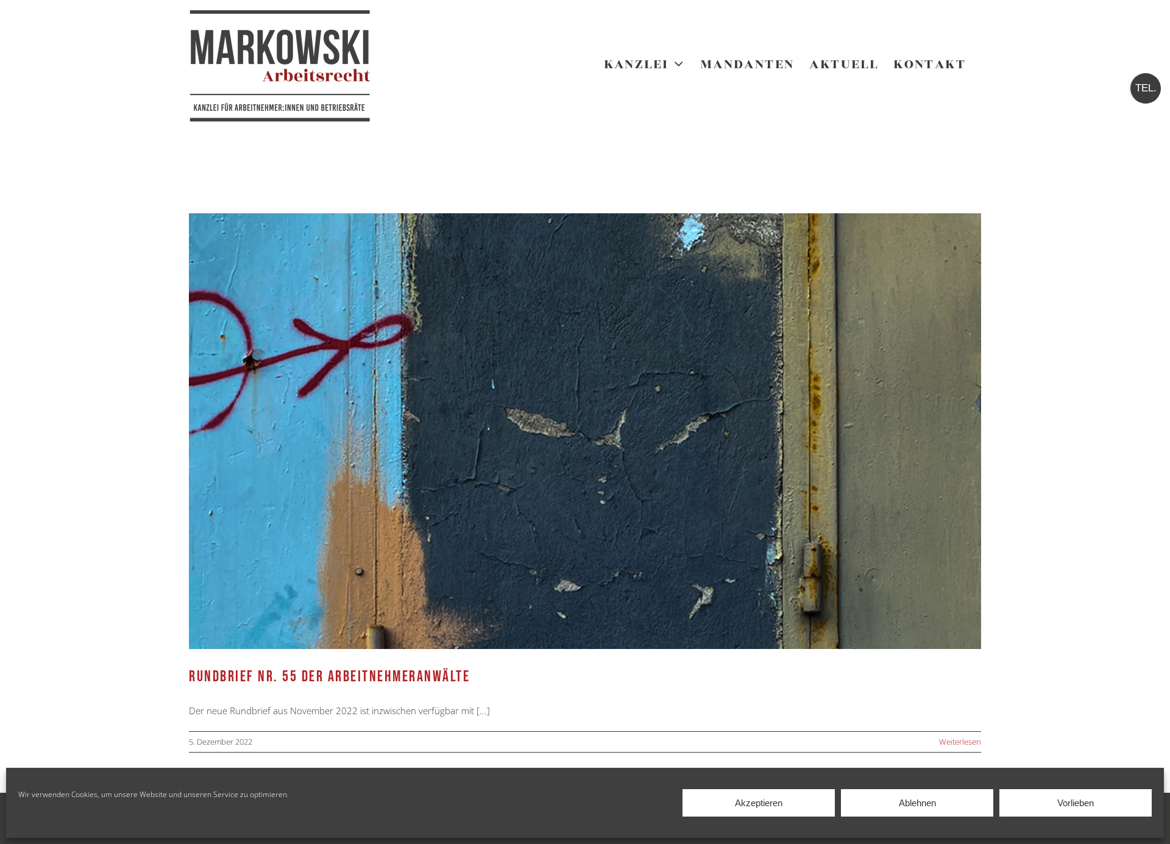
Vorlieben (1075, 803)
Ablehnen (917, 803)
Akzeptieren (758, 803)
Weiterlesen (960, 741)
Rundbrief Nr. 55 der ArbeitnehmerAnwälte (329, 676)
